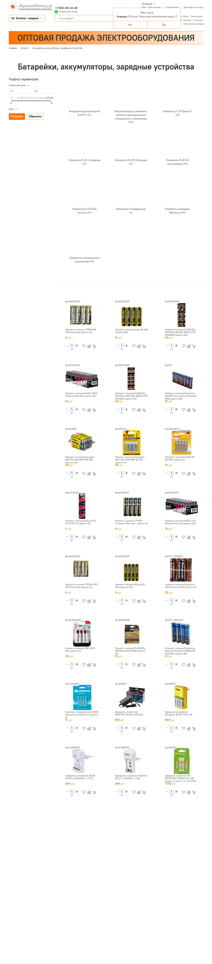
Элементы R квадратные (131, 208)
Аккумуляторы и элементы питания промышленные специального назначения (131, 114)
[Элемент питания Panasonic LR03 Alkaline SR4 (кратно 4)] (181, 570)
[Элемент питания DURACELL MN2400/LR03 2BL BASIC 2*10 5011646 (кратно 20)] (131, 378)
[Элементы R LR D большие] (130, 144)
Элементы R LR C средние (85, 160)
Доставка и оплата (193, 7)
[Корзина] (95, 346)
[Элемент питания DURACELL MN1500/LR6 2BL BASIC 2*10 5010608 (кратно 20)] (181, 315)
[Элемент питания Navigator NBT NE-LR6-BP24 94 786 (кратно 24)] (81, 442)
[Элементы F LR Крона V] (177, 96)
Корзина (187, 20)
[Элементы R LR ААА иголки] (84, 193)
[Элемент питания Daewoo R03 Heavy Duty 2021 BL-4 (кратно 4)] (81, 697)
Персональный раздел (193, 24)
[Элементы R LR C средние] (84, 144)
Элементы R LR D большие (131, 160)
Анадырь (147, 3)
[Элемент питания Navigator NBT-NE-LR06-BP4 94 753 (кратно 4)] (131, 442)
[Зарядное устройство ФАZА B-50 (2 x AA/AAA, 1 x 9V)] (131, 761)
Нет (130, 24)
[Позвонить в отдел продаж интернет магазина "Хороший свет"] (55, 3)
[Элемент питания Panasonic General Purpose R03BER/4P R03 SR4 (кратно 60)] (181, 633)
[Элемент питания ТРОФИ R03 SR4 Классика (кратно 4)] (81, 570)
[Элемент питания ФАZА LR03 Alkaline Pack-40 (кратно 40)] (81, 378)
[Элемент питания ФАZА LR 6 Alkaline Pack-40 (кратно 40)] (181, 506)
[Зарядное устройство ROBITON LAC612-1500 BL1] (131, 697)
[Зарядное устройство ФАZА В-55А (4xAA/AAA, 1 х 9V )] (81, 761)
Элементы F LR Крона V (177, 111)
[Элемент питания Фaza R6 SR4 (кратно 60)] (131, 315)
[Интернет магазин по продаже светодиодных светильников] (29, 7)
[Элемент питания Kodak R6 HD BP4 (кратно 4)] (181, 442)
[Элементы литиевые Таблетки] (177, 193)
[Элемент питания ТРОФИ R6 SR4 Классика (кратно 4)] (81, 315)
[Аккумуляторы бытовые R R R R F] (84, 96)
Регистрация (196, 16)
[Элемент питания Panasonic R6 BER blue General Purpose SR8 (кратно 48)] (181, 378)
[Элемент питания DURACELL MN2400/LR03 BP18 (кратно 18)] (131, 633)
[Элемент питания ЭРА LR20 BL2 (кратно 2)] (81, 633)
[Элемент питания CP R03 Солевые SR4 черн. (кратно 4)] (131, 506)
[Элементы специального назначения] (84, 242)
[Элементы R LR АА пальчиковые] (177, 144)
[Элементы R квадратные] (130, 193)
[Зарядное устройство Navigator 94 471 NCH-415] (181, 697)
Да (163, 24)
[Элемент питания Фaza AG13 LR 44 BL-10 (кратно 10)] (81, 506)
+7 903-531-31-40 (66, 8)
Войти (186, 16)
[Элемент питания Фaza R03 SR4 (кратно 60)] (131, 570)
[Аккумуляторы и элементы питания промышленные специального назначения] (130, 96)
